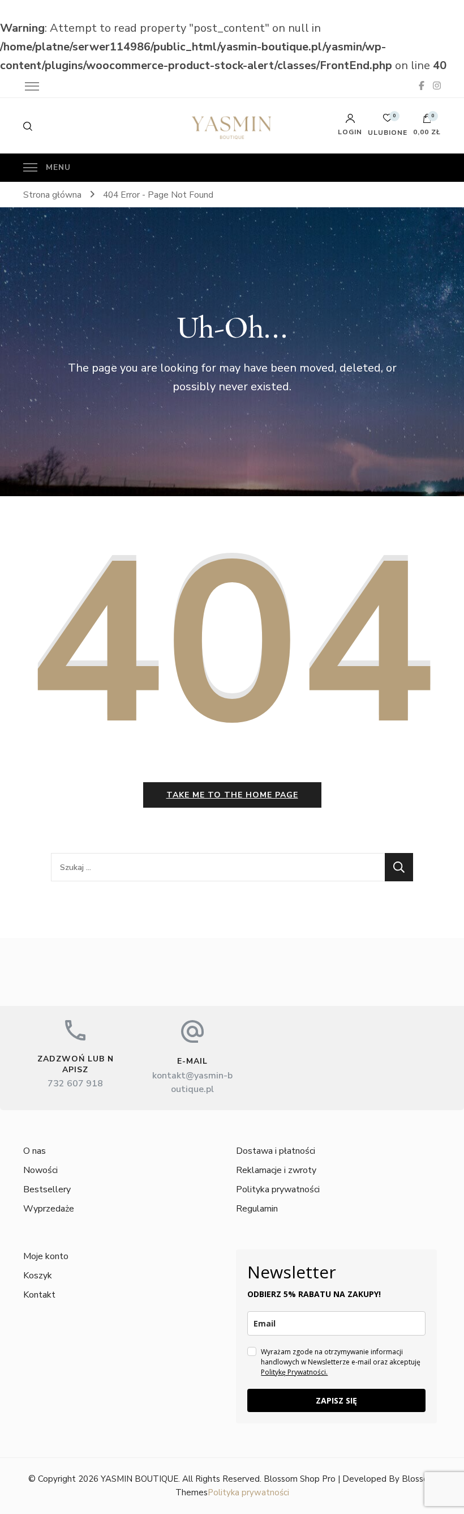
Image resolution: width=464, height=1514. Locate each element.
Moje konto (45, 1256)
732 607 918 (75, 1083)
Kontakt (39, 1295)
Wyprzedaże (48, 1208)
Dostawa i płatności (275, 1151)
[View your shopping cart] (427, 121)
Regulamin (257, 1208)
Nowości (40, 1170)
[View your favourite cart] (387, 121)
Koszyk (37, 1275)
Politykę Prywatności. (294, 1372)
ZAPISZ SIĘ (336, 1400)
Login (350, 131)
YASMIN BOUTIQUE (139, 1479)
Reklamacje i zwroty (276, 1170)
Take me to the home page (232, 795)
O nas (34, 1151)
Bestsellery (47, 1189)
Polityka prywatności (278, 1189)
